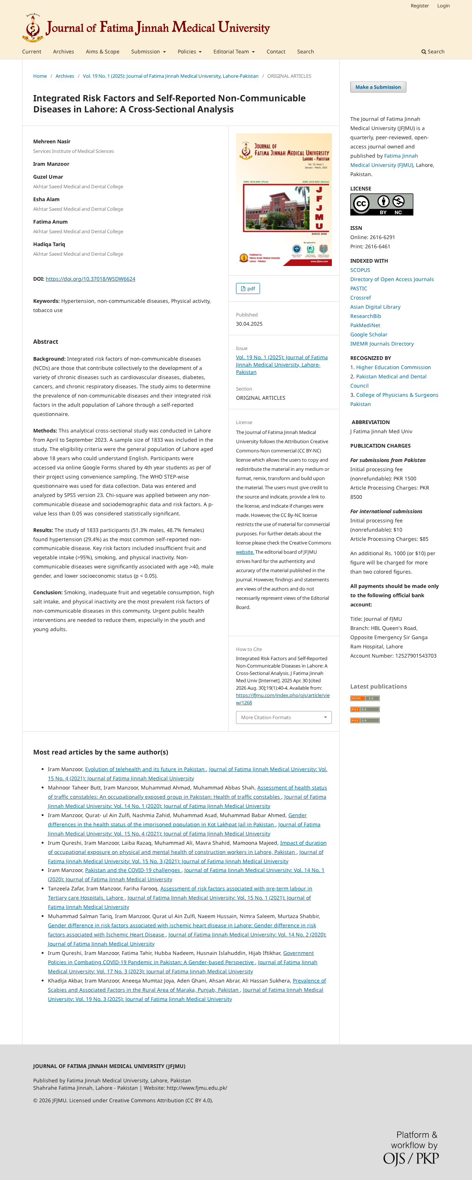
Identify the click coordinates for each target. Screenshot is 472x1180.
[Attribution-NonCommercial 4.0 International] (381, 213)
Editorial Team (232, 51)
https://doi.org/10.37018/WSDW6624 (90, 278)
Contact (276, 51)
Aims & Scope (102, 51)
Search (305, 51)
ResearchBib (365, 315)
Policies (188, 51)
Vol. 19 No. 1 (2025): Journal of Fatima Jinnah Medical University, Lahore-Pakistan (170, 76)
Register (420, 5)
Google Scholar (369, 334)
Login (443, 5)
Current (31, 51)
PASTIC (358, 288)
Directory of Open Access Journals (392, 279)
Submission (146, 51)
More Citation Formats (266, 717)
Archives (63, 51)
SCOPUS (360, 269)
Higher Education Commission (393, 367)
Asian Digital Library (375, 306)
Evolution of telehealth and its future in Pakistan (145, 769)
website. (245, 552)
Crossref (360, 297)
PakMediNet (365, 325)
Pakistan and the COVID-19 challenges (133, 869)
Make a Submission (378, 87)
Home (40, 76)
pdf (250, 288)
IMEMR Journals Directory (382, 343)
